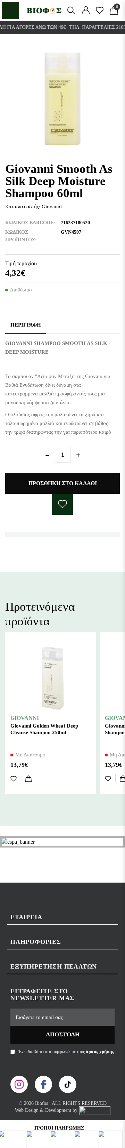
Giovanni (52, 206)
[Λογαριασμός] (86, 10)
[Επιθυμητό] (15, 778)
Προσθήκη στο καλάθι (62, 483)
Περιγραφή (25, 325)
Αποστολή (63, 1034)
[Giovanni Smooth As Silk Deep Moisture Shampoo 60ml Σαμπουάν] (62, 99)
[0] (99, 10)
